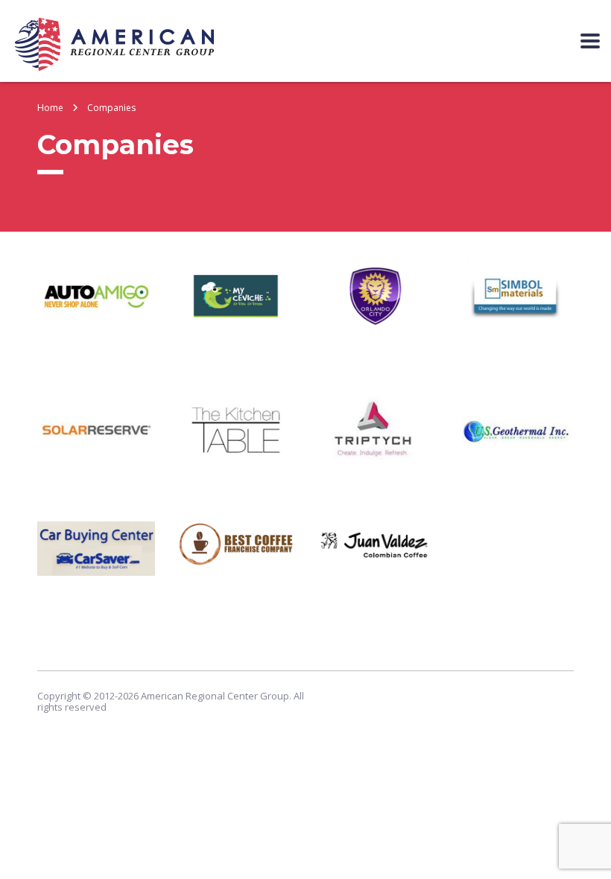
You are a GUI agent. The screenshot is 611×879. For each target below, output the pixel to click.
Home (50, 107)
